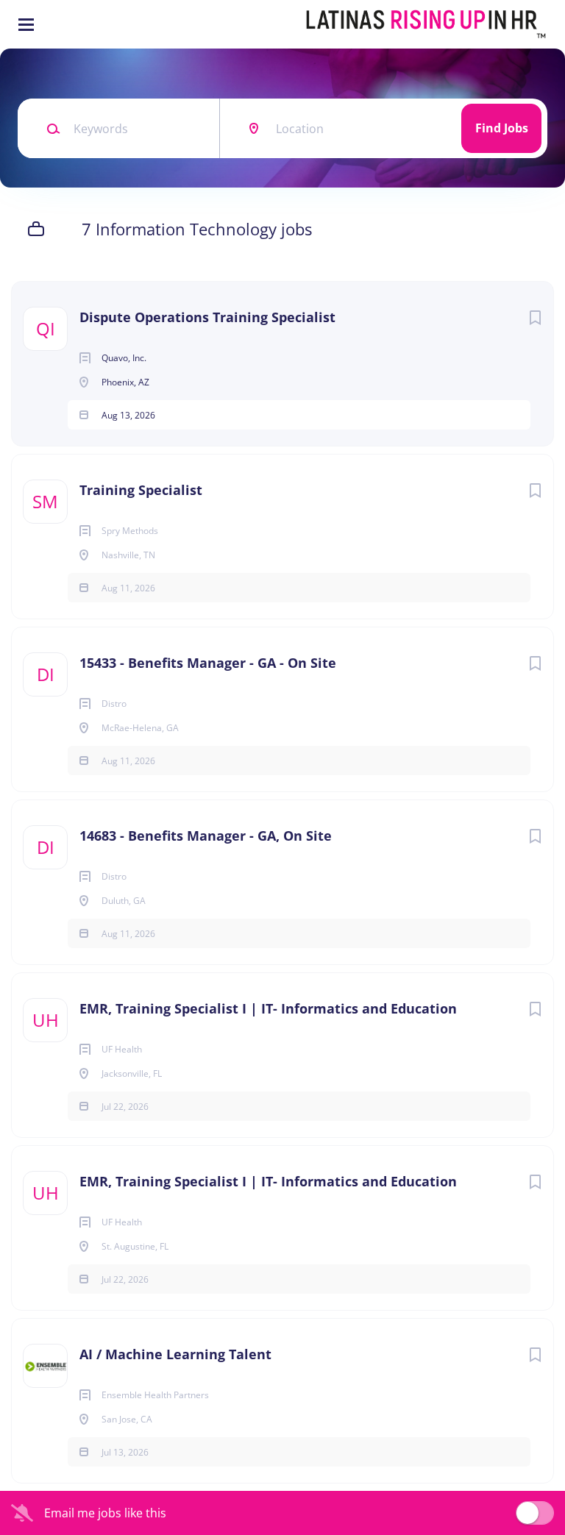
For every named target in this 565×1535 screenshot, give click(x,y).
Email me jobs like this (105, 1513)
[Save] (534, 317)
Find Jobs (501, 128)
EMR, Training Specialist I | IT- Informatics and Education (268, 1008)
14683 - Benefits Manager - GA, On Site (205, 835)
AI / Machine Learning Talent (175, 1354)
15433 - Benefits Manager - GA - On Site (207, 663)
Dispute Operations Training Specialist (207, 317)
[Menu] (26, 24)
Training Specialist (140, 490)
